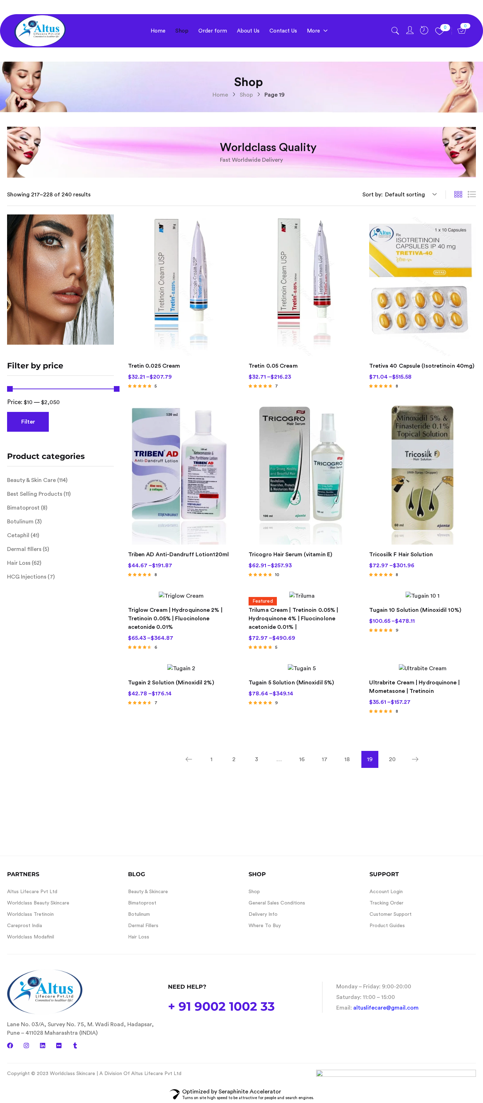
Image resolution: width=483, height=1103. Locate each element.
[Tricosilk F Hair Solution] (422, 474)
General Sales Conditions (277, 903)
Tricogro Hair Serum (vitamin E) (290, 554)
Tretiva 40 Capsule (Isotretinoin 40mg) (422, 366)
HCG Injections (26, 577)
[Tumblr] (75, 1045)
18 (347, 759)
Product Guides (387, 925)
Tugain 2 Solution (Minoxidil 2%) (171, 682)
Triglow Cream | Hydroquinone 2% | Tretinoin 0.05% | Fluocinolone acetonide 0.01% (175, 618)
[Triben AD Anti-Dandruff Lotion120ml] (181, 474)
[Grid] (458, 194)
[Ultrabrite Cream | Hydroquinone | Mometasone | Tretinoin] (422, 668)
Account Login (386, 891)
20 (392, 759)
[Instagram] (26, 1045)
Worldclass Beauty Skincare (38, 903)
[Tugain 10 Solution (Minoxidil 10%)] (422, 595)
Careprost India (24, 925)
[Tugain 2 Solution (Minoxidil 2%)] (181, 668)
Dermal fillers (24, 549)
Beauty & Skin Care (31, 480)
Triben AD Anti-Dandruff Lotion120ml (178, 554)
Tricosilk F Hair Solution (401, 554)
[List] (471, 194)
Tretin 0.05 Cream (273, 366)
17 (324, 759)
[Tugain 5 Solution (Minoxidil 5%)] (302, 668)
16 (302, 759)
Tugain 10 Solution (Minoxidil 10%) (415, 610)
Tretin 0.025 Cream (154, 366)
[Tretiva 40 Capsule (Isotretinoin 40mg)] (422, 285)
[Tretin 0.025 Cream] (181, 285)
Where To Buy (265, 925)
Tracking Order (386, 903)
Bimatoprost (23, 508)
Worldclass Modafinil (30, 937)
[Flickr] (59, 1045)
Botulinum (20, 521)
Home (220, 95)
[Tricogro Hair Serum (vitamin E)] (302, 474)
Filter (28, 422)
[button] (410, 194)
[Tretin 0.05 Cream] (302, 285)
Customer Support (390, 914)
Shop (246, 95)
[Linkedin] (43, 1045)
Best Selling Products (34, 494)
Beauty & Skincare (148, 891)
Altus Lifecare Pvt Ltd (32, 891)
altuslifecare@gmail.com (386, 1008)
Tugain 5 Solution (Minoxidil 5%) (291, 682)
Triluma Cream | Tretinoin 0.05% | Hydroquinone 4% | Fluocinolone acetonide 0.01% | (293, 618)
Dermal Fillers (143, 925)
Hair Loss (18, 563)
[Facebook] (10, 1045)
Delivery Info (263, 914)
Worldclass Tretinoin (30, 914)
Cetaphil (18, 535)
